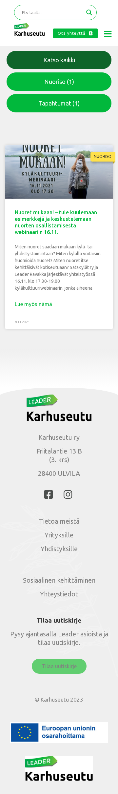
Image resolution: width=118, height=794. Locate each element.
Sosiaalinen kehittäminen (59, 580)
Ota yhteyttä (72, 33)
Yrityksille (59, 535)
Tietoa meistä (59, 521)
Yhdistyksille (59, 548)
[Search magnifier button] (89, 12)
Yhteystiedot (59, 594)
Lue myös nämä (33, 304)
